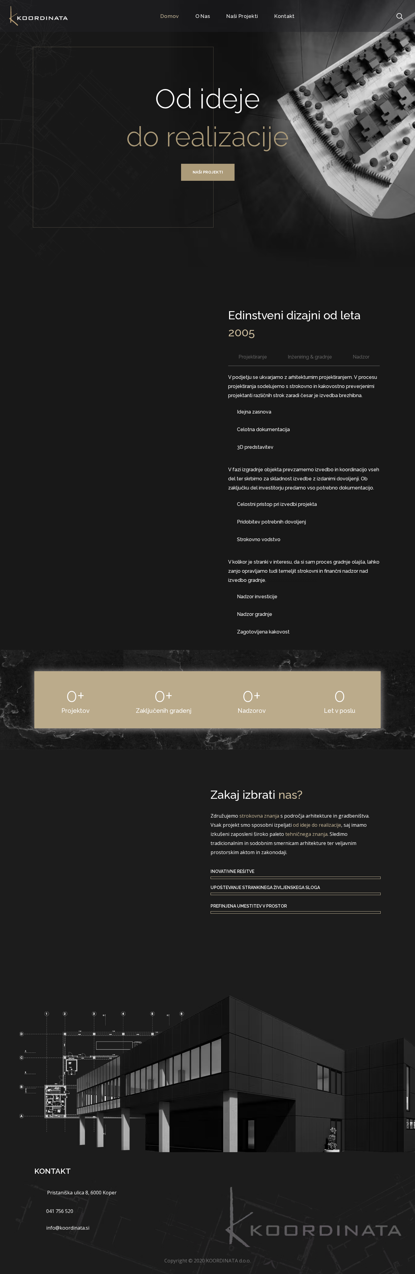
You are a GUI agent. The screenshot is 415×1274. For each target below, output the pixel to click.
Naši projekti (208, 172)
